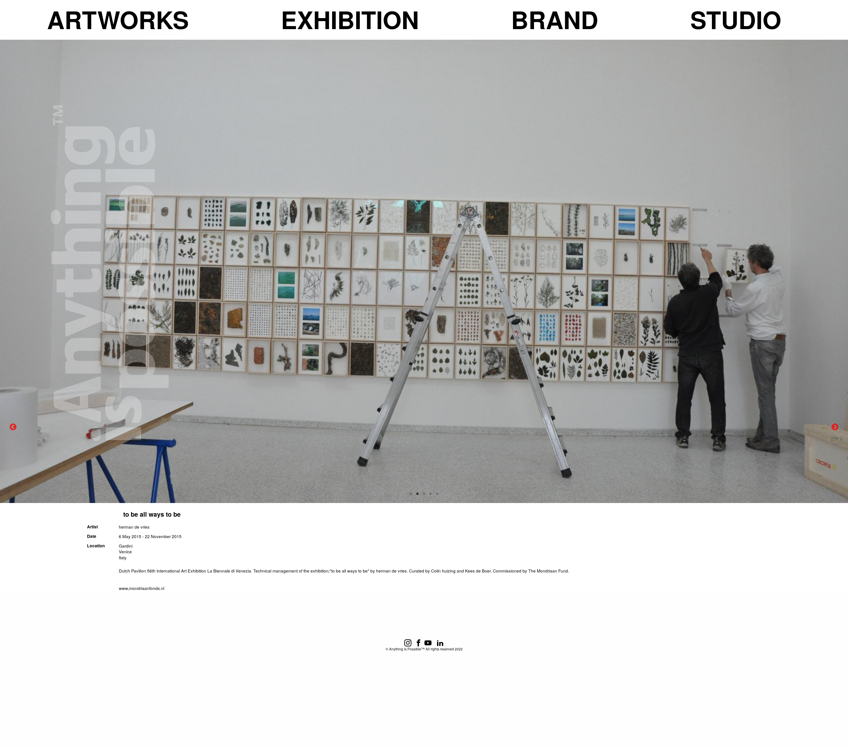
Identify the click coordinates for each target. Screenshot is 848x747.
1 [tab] (411, 494)
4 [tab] (430, 494)
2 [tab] (417, 494)
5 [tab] (437, 494)
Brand (554, 19)
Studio (735, 19)
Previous (13, 427)
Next (835, 427)
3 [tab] (424, 494)
